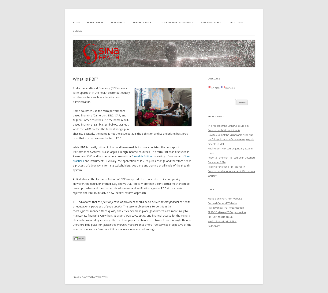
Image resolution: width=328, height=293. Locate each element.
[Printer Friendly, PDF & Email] (79, 239)
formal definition (142, 156)
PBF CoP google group (220, 216)
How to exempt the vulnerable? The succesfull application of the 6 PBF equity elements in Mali (231, 139)
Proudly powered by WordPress (90, 277)
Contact (78, 30)
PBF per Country (143, 22)
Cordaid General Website (222, 203)
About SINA (236, 22)
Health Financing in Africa (222, 221)
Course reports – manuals (177, 22)
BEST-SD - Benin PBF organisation (227, 212)
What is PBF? (95, 22)
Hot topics (118, 22)
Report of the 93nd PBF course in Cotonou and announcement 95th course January (231, 171)
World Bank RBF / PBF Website (225, 198)
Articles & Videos (211, 22)
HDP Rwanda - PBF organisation (226, 207)
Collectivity (214, 226)
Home (76, 22)
